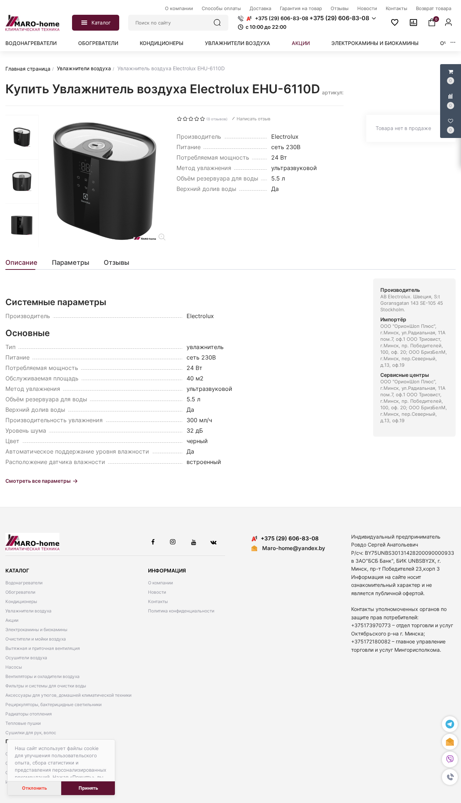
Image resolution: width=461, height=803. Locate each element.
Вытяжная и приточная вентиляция (42, 648)
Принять (88, 788)
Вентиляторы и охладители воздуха (42, 676)
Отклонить (34, 788)
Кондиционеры (161, 43)
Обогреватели (98, 43)
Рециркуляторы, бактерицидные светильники (53, 704)
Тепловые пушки (23, 723)
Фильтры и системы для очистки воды (45, 685)
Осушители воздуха (26, 657)
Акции (301, 43)
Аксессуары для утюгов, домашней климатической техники (68, 695)
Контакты (158, 601)
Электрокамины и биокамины (375, 43)
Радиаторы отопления (28, 714)
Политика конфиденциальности (181, 611)
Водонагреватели (31, 43)
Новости (157, 592)
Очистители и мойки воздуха (35, 639)
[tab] (25, 262)
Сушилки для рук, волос (30, 732)
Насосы (13, 667)
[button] (450, 777)
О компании (160, 582)
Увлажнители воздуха (237, 43)
